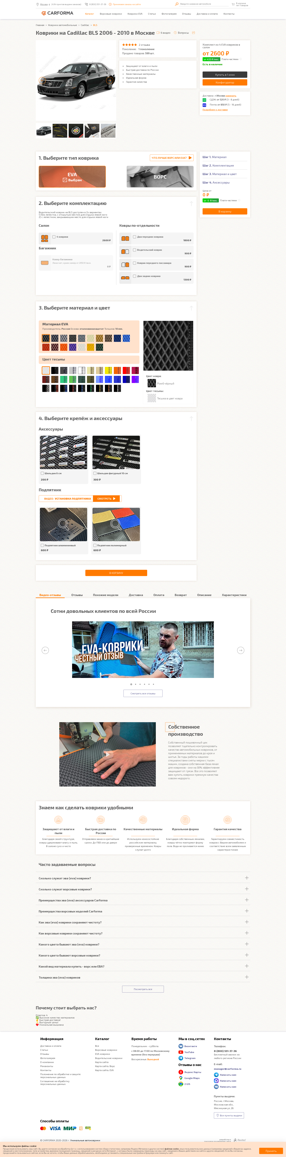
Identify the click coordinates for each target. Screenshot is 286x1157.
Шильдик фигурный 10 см (112, 473)
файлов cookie (172, 1148)
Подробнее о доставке (215, 109)
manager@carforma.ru (227, 1068)
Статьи (152, 13)
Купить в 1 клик (225, 74)
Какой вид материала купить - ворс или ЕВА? (71, 966)
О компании (47, 1062)
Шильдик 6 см (53, 473)
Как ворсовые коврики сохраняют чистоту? (70, 933)
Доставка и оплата (207, 13)
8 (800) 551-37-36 (97, 4)
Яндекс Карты (192, 1072)
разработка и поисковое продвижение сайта (217, 1140)
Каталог (89, 13)
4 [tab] (145, 684)
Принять (271, 1151)
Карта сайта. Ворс (105, 1066)
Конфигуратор (225, 82)
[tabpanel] (143, 649)
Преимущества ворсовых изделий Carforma (70, 911)
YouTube (189, 1052)
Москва (44, 4)
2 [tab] (136, 684)
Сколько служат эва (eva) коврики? (65, 878)
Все (97, 1045)
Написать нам (228, 1074)
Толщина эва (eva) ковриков (59, 977)
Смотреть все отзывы (143, 693)
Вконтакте (190, 1046)
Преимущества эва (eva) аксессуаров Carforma (73, 900)
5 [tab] (149, 684)
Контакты (228, 13)
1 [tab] (131, 684)
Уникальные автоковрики (85, 1140)
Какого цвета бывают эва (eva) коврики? (69, 944)
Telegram (189, 1058)
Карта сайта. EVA (104, 1070)
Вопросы (183, 32)
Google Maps (192, 1078)
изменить (231, 95)
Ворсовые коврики (111, 13)
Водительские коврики (108, 1058)
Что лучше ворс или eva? (169, 157)
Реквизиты (46, 1066)
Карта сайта (101, 1062)
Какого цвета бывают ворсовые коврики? (69, 955)
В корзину (116, 573)
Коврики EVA (135, 13)
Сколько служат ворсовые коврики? (65, 889)
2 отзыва (144, 44)
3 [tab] (140, 684)
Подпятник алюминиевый (60, 545)
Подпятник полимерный (111, 545)
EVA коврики (102, 1053)
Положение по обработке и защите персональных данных (60, 1075)
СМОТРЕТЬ (104, 498)
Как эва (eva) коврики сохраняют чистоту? (70, 922)
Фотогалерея (169, 13)
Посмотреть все (143, 989)
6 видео (165, 32)
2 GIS (187, 1084)
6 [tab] (154, 684)
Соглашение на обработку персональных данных (55, 1082)
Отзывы (186, 13)
